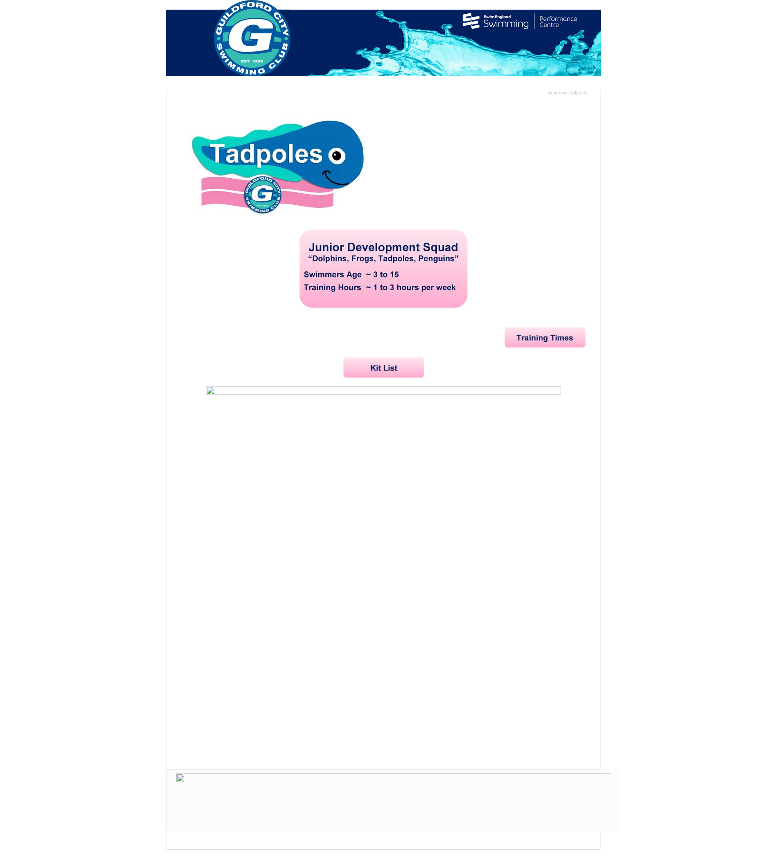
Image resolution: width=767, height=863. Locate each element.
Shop (508, 83)
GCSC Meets (373, 83)
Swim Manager (280, 83)
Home (189, 83)
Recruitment (426, 83)
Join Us (543, 83)
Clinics (328, 83)
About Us (228, 83)
